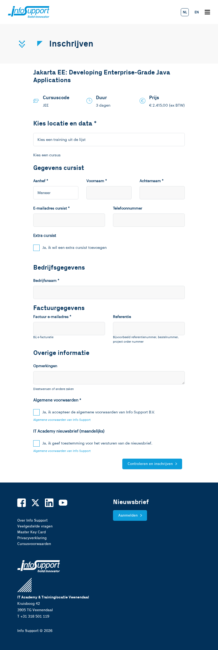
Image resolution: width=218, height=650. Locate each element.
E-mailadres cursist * (51, 208)
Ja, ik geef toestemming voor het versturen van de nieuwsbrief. (97, 443)
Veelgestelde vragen (35, 526)
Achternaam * (152, 181)
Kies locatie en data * (65, 123)
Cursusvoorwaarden (34, 544)
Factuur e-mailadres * (52, 317)
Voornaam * (96, 181)
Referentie (122, 317)
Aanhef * (40, 181)
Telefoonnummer (127, 208)
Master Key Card (31, 532)
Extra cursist (44, 236)
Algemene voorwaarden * (57, 400)
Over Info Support (32, 520)
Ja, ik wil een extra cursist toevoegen (74, 248)
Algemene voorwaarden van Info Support (62, 419)
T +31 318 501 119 (33, 616)
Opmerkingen (45, 366)
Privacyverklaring (32, 538)
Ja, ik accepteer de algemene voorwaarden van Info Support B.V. (98, 412)
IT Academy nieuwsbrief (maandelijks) (68, 431)
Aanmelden (128, 515)
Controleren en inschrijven (150, 464)
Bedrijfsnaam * (46, 281)
